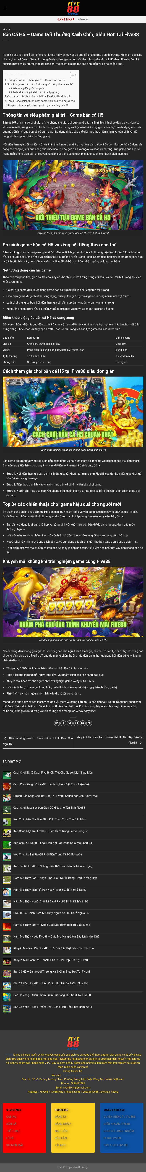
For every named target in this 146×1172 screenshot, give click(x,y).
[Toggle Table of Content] (71, 75)
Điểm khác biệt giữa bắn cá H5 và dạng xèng (36, 92)
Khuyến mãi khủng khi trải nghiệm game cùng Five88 (38, 105)
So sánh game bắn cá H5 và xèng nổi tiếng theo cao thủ (40, 84)
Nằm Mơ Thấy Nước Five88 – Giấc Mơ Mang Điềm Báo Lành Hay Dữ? (56, 936)
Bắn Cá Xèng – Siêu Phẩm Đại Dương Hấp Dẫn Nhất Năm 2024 (52, 1007)
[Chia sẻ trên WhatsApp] (57, 723)
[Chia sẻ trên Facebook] (63, 723)
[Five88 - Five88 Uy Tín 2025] (73, 8)
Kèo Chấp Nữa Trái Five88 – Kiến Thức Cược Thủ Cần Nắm (49, 819)
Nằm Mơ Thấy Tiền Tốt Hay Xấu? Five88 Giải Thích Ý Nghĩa (49, 889)
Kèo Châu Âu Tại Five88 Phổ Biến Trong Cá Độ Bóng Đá (47, 854)
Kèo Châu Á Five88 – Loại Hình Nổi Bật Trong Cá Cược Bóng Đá (52, 843)
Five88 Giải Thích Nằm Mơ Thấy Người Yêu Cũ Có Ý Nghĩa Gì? (51, 913)
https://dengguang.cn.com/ (78, 1075)
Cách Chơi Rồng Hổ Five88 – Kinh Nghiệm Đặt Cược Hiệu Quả (51, 784)
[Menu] (5, 8)
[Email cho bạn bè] (76, 723)
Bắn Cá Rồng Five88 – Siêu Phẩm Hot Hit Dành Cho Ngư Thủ (51, 983)
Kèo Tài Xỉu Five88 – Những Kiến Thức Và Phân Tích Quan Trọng (52, 866)
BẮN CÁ (7, 29)
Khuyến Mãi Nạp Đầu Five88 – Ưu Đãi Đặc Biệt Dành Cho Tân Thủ (53, 948)
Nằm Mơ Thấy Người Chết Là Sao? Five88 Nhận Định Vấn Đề (50, 901)
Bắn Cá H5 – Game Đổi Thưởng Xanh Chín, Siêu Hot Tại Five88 (51, 971)
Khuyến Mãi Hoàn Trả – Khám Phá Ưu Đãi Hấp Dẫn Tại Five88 (51, 960)
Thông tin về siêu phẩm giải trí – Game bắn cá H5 (36, 80)
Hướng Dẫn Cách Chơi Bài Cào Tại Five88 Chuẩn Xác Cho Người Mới (55, 796)
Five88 (7, 54)
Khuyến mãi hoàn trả (18, 681)
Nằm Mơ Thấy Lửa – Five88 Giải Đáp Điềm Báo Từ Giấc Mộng (51, 924)
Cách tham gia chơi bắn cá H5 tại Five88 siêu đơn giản (39, 96)
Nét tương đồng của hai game (28, 88)
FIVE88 (9, 1054)
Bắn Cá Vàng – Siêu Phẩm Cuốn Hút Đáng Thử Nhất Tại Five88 (52, 995)
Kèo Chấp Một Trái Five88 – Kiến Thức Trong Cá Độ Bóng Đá (50, 831)
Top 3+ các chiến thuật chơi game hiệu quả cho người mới (41, 101)
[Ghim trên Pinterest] (83, 723)
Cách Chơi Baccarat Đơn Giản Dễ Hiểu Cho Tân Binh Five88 (49, 807)
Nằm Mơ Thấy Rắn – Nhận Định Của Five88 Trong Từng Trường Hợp (55, 878)
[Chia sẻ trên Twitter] (70, 723)
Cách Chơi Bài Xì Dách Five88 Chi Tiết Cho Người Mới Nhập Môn (53, 772)
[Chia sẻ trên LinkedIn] (89, 723)
